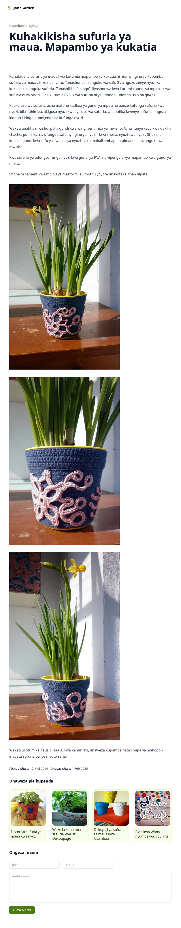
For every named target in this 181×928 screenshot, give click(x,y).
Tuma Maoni (22, 910)
